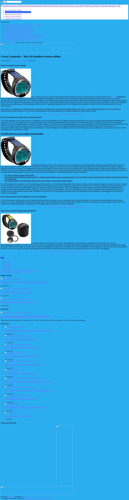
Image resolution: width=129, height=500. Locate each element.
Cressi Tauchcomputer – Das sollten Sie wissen (18, 26)
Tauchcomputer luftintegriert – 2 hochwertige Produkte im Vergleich (24, 35)
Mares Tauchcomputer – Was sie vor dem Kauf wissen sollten (22, 39)
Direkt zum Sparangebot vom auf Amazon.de (64, 114)
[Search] (1, 2)
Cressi (113, 97)
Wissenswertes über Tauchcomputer (18, 12)
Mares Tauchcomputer (13, 16)
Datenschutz (29, 498)
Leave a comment (23, 61)
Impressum (49, 498)
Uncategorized (9, 42)
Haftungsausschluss (39, 498)
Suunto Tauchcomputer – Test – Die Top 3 (19, 416)
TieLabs (25, 496)
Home (2, 42)
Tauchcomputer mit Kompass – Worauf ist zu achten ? (20, 31)
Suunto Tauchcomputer (13, 14)
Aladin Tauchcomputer (13, 18)
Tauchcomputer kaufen (13, 10)
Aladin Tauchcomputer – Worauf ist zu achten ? (18, 38)
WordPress (11, 496)
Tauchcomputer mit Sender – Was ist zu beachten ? (19, 28)
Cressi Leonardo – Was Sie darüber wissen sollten (19, 30)
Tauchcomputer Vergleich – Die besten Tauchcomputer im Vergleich (24, 36)
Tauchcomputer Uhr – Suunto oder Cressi (17, 33)
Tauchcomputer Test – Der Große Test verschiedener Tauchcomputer (24, 25)
